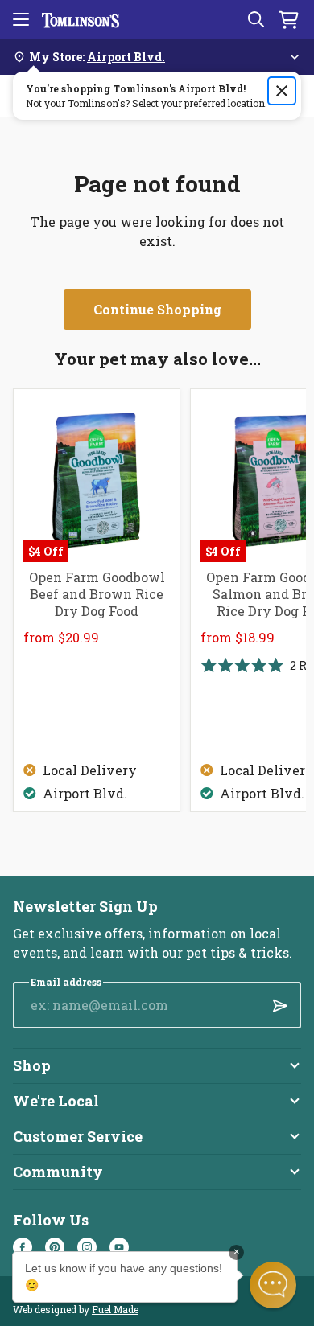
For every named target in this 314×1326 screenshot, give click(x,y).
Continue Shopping (157, 309)
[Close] (282, 91)
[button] (273, 1285)
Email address (66, 982)
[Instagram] (87, 1247)
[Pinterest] (54, 1247)
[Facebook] (22, 1247)
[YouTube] (119, 1247)
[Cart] (288, 19)
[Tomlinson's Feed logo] (80, 19)
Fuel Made (115, 1309)
